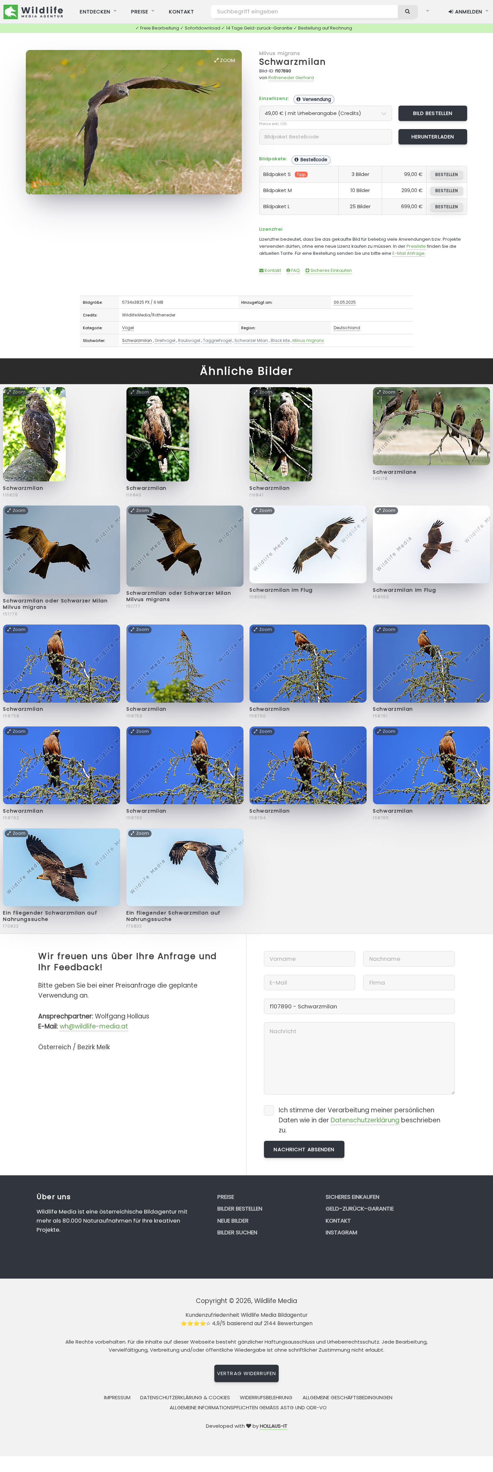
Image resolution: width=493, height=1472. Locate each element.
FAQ (295, 270)
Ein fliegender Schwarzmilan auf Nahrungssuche (50, 916)
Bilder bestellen (239, 1208)
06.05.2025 (345, 302)
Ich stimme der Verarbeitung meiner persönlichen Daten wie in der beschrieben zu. (359, 1120)
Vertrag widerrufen (246, 1373)
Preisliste (416, 246)
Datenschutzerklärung (365, 1120)
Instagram (341, 1232)
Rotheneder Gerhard (291, 77)
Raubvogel (189, 340)
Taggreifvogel (217, 340)
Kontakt (182, 11)
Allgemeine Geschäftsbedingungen (347, 1397)
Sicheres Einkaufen (331, 270)
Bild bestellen (433, 113)
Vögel (128, 328)
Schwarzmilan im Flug (281, 590)
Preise (139, 11)
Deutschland (347, 328)
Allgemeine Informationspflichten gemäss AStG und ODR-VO (248, 1407)
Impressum (117, 1397)
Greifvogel (165, 340)
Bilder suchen (237, 1232)
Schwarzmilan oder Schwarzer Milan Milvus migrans (55, 603)
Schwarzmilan (292, 62)
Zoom (227, 60)
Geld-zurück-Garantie (360, 1208)
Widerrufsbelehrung (266, 1397)
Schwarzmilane (395, 472)
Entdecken (95, 11)
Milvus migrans (279, 53)
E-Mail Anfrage (408, 253)
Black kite (280, 340)
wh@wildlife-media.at (94, 1026)
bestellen (446, 174)
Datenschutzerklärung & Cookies (185, 1397)
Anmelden (467, 11)
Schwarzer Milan (251, 340)
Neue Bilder (233, 1221)
